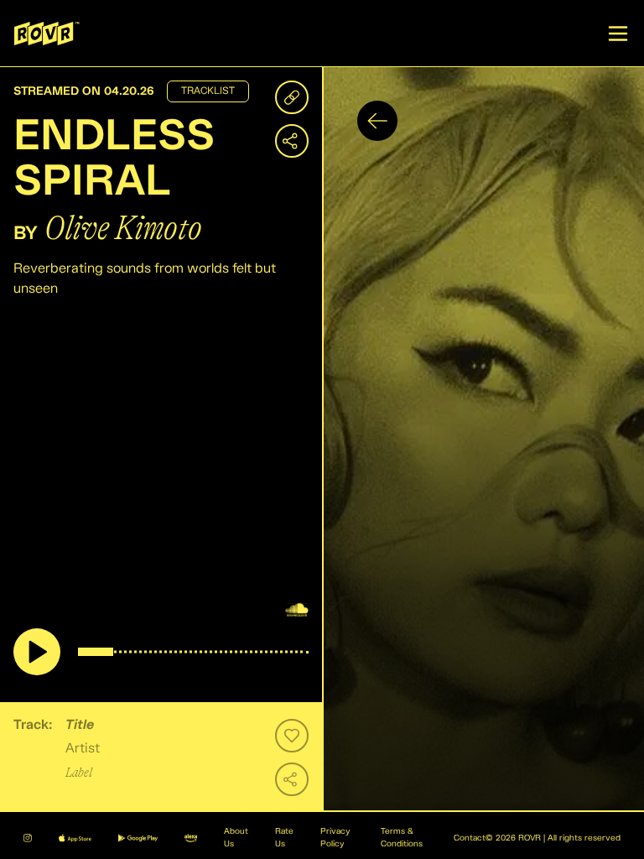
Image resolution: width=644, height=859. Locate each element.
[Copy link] (292, 97)
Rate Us (284, 838)
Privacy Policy (335, 838)
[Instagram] (27, 838)
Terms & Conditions (402, 838)
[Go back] (377, 121)
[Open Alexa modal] (190, 838)
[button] (483, 439)
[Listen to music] (36, 651)
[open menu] (618, 33)
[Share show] (292, 141)
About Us (236, 838)
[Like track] (292, 735)
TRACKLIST (208, 91)
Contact (470, 838)
